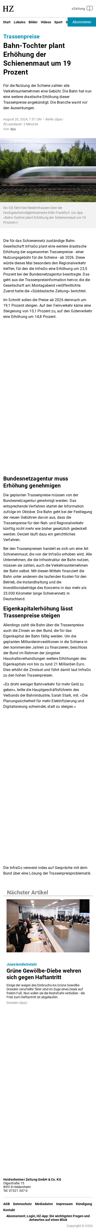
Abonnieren (81, 22)
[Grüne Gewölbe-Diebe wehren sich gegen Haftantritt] (48, 927)
